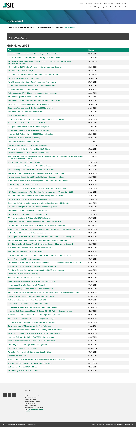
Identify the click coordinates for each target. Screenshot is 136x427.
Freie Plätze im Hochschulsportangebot (22, 348)
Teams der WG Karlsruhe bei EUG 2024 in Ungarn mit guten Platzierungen (35, 54)
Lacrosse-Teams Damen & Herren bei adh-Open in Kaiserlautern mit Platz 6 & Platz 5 (39, 255)
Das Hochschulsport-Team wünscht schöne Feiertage (27, 145)
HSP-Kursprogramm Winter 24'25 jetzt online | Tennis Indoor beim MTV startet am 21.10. (41, 192)
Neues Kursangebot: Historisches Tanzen (23, 184)
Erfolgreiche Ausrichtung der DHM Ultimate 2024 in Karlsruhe (30, 108)
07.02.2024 (92, 266)
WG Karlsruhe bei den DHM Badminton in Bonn (25, 78)
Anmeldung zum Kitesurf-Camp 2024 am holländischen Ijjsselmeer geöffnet (36, 177)
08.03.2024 (92, 259)
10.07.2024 (92, 218)
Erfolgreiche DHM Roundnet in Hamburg (23, 274)
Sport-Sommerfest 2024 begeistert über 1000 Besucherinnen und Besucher (35, 101)
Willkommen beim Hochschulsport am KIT (21, 27)
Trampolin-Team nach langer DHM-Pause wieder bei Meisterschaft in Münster (36, 225)
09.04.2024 (92, 251)
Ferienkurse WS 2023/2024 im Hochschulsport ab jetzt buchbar (31, 322)
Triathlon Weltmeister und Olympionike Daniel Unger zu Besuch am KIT (34, 58)
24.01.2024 (92, 119)
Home (81, 3)
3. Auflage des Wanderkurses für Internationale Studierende (30, 363)
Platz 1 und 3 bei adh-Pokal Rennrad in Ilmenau (25, 112)
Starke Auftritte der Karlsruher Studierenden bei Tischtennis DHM (32, 341)
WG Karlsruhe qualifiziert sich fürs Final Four (24, 97)
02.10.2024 (92, 367)
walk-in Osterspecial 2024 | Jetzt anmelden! (24, 259)
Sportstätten (119, 7)
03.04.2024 (92, 352)
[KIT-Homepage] (8, 5)
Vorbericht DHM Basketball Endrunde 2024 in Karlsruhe (28, 104)
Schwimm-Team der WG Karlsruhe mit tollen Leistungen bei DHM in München (36, 359)
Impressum (88, 3)
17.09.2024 (92, 162)
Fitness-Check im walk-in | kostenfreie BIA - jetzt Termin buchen (31, 86)
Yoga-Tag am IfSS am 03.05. (18, 115)
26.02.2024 (92, 89)
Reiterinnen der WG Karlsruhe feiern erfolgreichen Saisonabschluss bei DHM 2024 (38, 203)
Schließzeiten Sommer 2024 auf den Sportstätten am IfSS (29, 153)
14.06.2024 (92, 196)
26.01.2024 (92, 93)
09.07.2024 (92, 237)
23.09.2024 (92, 123)
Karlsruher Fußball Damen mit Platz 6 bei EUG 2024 (27, 300)
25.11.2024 (92, 97)
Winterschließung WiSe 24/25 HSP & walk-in (24, 141)
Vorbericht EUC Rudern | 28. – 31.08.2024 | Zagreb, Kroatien (30, 134)
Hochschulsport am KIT (88, 7)
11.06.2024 (92, 211)
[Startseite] (132, 7)
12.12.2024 (92, 203)
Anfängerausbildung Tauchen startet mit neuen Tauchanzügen (30, 289)
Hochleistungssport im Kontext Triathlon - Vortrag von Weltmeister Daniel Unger (37, 188)
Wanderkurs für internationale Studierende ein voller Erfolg (29, 352)
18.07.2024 (92, 153)
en (132, 3)
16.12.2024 (92, 166)
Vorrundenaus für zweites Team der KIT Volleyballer (27, 285)
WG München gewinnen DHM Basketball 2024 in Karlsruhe (29, 218)
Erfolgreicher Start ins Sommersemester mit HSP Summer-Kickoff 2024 (34, 222)
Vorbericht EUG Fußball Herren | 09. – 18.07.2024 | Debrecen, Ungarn (34, 333)
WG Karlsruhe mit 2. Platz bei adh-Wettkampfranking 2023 (29, 199)
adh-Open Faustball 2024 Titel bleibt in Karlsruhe (26, 162)
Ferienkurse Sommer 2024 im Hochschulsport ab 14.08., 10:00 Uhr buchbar (36, 270)
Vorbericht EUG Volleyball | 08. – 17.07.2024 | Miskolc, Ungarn (31, 337)
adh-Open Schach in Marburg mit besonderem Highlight (28, 127)
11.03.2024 (92, 214)
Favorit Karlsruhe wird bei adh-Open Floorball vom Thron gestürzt (32, 82)
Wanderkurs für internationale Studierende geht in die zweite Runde (33, 74)
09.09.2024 (92, 229)
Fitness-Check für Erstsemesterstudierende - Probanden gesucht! (32, 266)
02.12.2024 (92, 359)
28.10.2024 (92, 74)
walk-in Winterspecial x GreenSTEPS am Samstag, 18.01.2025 (31, 170)
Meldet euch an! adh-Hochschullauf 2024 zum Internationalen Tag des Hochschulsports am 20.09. (44, 229)
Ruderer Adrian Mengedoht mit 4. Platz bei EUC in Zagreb (29, 233)
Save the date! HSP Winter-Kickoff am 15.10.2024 (26, 123)
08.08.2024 (92, 255)
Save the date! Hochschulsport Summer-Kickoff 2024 (27, 214)
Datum (91, 50)
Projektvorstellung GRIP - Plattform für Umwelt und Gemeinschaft (32, 93)
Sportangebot (102, 7)
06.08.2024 (92, 270)
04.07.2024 (92, 330)
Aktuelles (59, 27)
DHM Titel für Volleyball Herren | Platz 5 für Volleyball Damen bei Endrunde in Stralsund (40, 244)
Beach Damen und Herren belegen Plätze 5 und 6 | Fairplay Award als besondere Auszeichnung (43, 292)
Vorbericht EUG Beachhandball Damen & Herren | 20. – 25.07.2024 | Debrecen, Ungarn (40, 311)
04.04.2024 (92, 345)
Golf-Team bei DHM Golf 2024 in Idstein (22, 367)
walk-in (110, 7)
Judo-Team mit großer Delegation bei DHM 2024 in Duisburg (30, 166)
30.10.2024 (92, 61)
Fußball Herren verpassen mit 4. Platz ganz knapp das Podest (31, 296)
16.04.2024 (92, 181)
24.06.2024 (92, 104)
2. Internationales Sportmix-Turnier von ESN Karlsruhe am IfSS (31, 248)
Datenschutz (98, 3)
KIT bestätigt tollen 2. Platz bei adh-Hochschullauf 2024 (28, 130)
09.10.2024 (92, 225)
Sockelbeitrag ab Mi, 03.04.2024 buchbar (23, 371)
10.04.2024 (92, 222)
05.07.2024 (92, 311)
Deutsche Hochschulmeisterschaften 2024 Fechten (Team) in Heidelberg (35, 330)
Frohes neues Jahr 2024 (17, 356)
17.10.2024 (92, 156)
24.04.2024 (92, 115)
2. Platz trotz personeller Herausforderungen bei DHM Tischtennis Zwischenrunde (38, 181)
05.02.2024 (92, 322)
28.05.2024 (92, 78)
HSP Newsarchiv (70, 27)
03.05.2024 (92, 348)
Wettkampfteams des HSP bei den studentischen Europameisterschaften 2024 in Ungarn (41, 237)
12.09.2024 (92, 207)
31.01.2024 (92, 58)
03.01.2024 (92, 356)
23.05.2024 (92, 138)
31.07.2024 (92, 54)
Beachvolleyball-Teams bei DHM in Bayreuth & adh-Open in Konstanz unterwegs (38, 240)
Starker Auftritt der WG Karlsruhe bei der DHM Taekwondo (29, 326)
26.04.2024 (92, 86)
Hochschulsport (15, 21)
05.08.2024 (92, 292)
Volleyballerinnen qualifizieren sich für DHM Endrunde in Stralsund (32, 281)
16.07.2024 (92, 173)
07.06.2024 (92, 263)
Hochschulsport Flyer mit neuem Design (23, 89)
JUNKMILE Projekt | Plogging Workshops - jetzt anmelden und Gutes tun (35, 67)
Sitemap (117, 3)
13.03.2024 (92, 199)
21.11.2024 (92, 141)
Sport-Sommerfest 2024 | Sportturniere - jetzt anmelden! (28, 211)
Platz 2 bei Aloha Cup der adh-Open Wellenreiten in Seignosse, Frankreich (35, 196)
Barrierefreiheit (108, 3)
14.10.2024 (92, 192)
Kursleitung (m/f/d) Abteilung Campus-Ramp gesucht (27, 345)
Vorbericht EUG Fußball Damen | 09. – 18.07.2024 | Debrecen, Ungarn (34, 315)
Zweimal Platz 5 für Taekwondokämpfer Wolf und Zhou (28, 304)
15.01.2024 (92, 188)
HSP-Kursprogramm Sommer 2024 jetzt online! (25, 251)
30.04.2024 (92, 67)
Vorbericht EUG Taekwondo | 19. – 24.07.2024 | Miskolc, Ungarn (31, 318)
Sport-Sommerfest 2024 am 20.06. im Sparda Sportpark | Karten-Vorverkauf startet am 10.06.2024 (44, 263)
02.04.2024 (92, 371)
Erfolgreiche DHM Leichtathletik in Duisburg (24, 138)
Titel (10, 50)
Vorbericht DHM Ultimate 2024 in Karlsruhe (24, 278)
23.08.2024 (92, 134)
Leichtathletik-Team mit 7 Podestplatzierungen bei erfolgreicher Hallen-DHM (36, 119)
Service (127, 7)
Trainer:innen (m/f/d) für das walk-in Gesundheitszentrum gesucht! (32, 207)
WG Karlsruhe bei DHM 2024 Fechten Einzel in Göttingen (29, 149)
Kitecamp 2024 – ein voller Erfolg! (20, 71)
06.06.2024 (92, 274)
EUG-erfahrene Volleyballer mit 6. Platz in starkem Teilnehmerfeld (32, 307)
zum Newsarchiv (18, 38)
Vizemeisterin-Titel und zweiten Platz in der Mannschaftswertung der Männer (36, 173)
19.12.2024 (92, 145)
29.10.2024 (92, 71)
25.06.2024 (92, 101)
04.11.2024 (92, 326)
